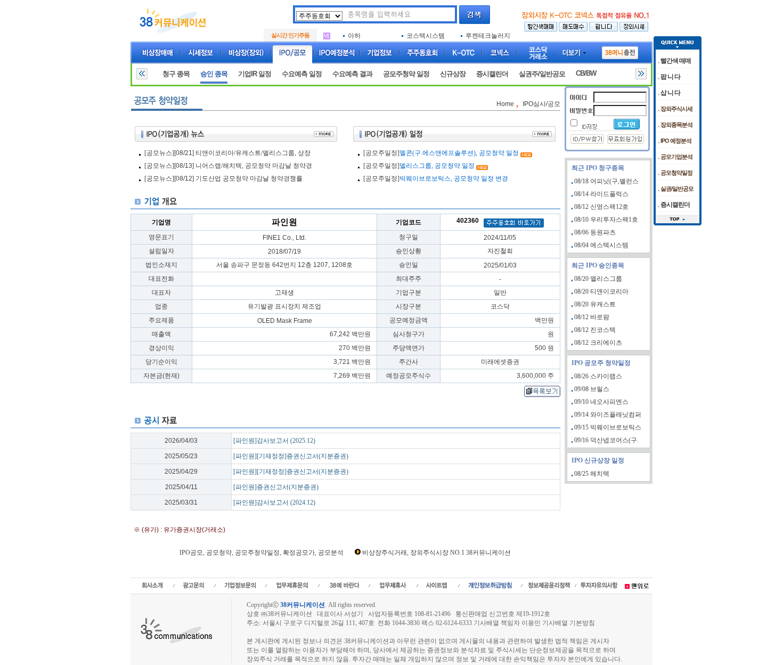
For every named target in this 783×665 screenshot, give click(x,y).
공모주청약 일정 (406, 74)
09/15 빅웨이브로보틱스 (607, 427)
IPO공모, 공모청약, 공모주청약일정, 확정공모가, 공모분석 (262, 552)
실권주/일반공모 (542, 74)
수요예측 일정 (302, 74)
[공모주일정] (381, 153)
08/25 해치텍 (591, 473)
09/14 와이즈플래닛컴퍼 (607, 414)
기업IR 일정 (254, 74)
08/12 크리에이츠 (598, 342)
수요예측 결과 (352, 74)
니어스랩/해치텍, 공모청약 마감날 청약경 (253, 165)
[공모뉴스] (159, 153)
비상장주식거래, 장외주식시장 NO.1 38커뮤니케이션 (436, 552)
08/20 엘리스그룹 (598, 278)
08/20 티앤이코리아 (601, 291)
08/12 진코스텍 (595, 330)
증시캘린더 (492, 74)
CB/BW (586, 73)
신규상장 (453, 74)
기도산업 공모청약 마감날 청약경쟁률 (249, 178)
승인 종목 (213, 74)
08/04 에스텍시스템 (601, 245)
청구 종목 (176, 74)
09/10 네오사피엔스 (601, 402)
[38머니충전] (620, 50)
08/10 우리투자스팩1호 (606, 219)
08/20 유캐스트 (595, 304)
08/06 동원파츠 (595, 232)
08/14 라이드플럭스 (601, 194)
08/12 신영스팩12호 (601, 206)
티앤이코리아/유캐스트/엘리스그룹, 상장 (253, 153)
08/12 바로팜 (591, 317)
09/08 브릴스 (591, 389)
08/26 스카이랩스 (598, 376)
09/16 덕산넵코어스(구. (606, 440)
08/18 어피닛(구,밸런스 (606, 181)
